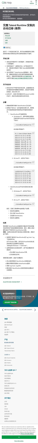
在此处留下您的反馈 (10, 302)
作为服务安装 (27, 76)
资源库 (6, 334)
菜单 (36, 3)
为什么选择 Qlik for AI (10, 383)
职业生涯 (6, 416)
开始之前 (7, 35)
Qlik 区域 (6, 393)
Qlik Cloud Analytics (9, 358)
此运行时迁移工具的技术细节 (11, 282)
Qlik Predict (7, 363)
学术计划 (6, 411)
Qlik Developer (8, 325)
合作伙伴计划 (8, 414)
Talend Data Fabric (9, 350)
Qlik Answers (7, 360)
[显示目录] (3, 8)
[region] (19, 433)
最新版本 (19, 18)
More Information (18, 441)
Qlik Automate (8, 365)
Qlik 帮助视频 (8, 322)
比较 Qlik (6, 386)
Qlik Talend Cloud (9, 348)
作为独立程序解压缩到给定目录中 (23, 78)
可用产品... (8, 47)
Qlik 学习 (6, 329)
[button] (33, 124)
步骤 (6, 40)
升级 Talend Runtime (24, 8)
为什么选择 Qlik (8, 373)
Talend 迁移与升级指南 (11, 8)
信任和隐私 (7, 378)
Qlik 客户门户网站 (9, 332)
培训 (5, 327)
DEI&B (6, 409)
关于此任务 (8, 38)
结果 (6, 43)
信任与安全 (7, 376)
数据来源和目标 (8, 390)
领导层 (6, 404)
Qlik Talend (7, 346)
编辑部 (6, 419)
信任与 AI (7, 381)
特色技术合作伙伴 (9, 388)
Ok (19, 437)
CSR (5, 406)
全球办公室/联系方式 (10, 421)
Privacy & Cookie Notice (27, 433)
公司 (5, 401)
